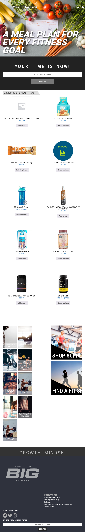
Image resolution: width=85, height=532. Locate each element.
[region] (42, 28)
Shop (16, 7)
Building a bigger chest (52, 497)
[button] (3, 28)
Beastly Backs (49, 507)
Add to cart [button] (22, 125)
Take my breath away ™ (52, 500)
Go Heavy (47, 502)
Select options (63, 125)
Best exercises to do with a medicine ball (58, 504)
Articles (30, 7)
